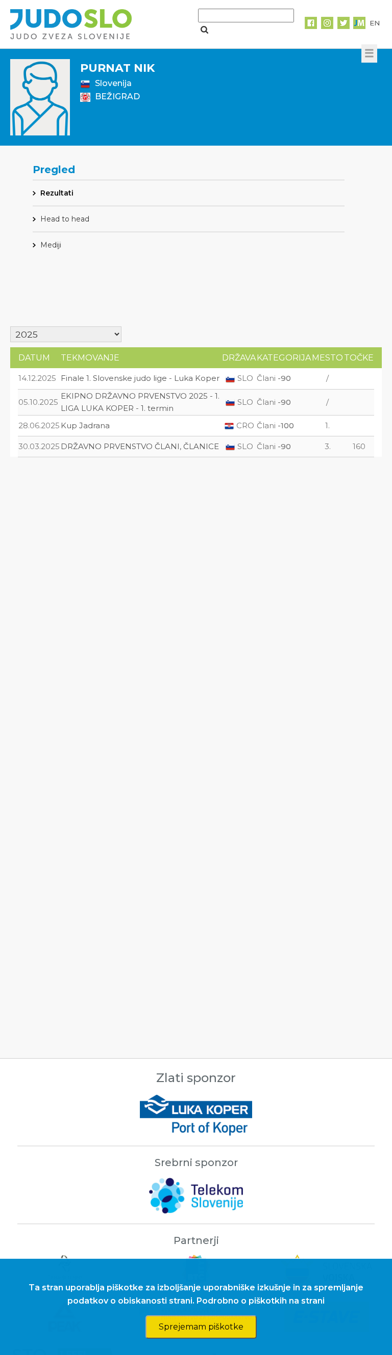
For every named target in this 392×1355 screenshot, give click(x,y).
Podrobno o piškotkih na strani (261, 1301)
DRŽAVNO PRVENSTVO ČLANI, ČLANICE (140, 446)
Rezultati (57, 193)
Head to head (64, 219)
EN (375, 23)
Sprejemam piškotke (201, 1327)
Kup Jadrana (85, 425)
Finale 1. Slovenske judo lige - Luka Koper (140, 378)
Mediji (50, 245)
